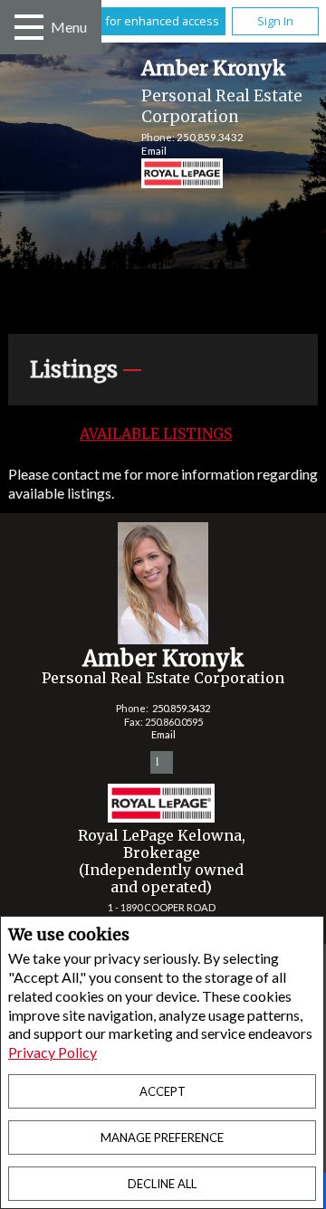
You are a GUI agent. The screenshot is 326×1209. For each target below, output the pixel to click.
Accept (162, 1091)
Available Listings (156, 433)
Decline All (162, 1183)
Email (154, 151)
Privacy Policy (52, 1052)
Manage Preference (162, 1137)
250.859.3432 (210, 137)
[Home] (164, 175)
